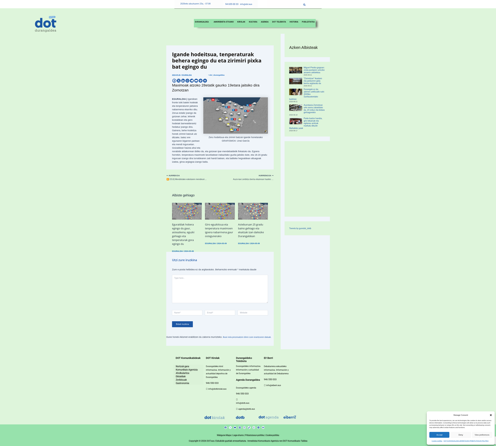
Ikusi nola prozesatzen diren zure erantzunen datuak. (247, 337)
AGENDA (265, 22)
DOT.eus (210, 441)
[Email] (196, 81)
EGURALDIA (187, 75)
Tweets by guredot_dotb (300, 228)
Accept (439, 435)
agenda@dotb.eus (246, 409)
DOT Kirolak (213, 358)
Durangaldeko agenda (246, 388)
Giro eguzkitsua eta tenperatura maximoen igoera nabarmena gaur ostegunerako (219, 230)
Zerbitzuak (181, 379)
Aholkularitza (182, 373)
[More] (205, 81)
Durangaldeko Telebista (244, 359)
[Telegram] (192, 81)
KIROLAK (241, 22)
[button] (491, 415)
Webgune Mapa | (225, 435)
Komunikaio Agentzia (187, 369)
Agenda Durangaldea (248, 379)
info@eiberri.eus (273, 385)
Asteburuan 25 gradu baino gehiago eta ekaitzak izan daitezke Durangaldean (251, 230)
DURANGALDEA (202, 22)
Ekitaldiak (181, 376)
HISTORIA (294, 22)
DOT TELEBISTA (279, 22)
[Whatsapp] (187, 81)
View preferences (482, 435)
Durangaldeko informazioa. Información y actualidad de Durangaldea (248, 370)
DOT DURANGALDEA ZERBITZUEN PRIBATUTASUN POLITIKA (466, 441)
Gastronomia (182, 383)
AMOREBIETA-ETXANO (224, 22)
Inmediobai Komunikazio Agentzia (263, 441)
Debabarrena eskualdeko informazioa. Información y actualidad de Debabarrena (276, 370)
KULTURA (253, 22)
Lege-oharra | (239, 435)
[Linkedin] (183, 81)
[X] (179, 81)
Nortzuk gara (182, 366)
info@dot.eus (246, 4)
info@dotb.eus (242, 403)
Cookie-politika (437, 441)
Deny (461, 435)
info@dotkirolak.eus (217, 389)
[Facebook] (174, 81)
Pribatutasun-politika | (255, 435)
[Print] (201, 81)
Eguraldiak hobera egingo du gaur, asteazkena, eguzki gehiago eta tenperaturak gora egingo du (183, 234)
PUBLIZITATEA (308, 22)
